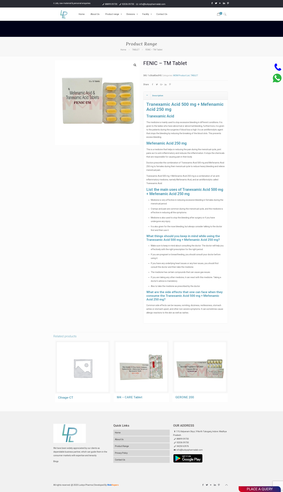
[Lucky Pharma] (63, 14)
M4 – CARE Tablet (129, 397)
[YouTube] (220, 3)
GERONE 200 (184, 397)
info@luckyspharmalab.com (152, 4)
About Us (119, 439)
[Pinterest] (228, 3)
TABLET (136, 49)
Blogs (56, 461)
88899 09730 (111, 4)
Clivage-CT (65, 397)
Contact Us (120, 460)
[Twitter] (216, 3)
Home (123, 49)
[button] (135, 65)
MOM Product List (181, 75)
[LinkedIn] (224, 3)
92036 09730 (128, 4)
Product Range (122, 446)
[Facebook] (212, 3)
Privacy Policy (121, 453)
